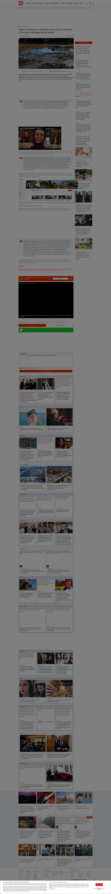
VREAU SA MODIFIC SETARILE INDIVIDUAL (99, 889)
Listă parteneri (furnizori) (53, 889)
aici (42, 888)
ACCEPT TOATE (99, 884)
